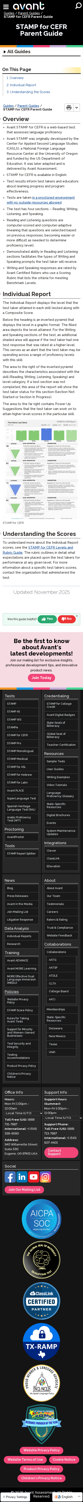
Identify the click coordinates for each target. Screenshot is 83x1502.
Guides (9, 13)
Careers (52, 912)
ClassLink (53, 858)
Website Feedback (59, 935)
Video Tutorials (57, 785)
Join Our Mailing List (24, 1189)
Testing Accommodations (18, 1056)
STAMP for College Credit (59, 705)
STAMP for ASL (16, 766)
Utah (52, 1052)
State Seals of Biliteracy (56, 724)
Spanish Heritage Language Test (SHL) (21, 808)
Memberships (56, 1009)
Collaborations (56, 952)
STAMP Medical (17, 759)
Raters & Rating (57, 919)
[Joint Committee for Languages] (42, 1383)
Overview (17, 78)
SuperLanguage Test (21, 798)
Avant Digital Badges (61, 714)
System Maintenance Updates (61, 832)
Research (13, 944)
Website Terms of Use (25, 1460)
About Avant (55, 888)
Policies (12, 992)
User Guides (55, 769)
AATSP (53, 967)
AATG (52, 960)
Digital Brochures (58, 815)
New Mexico (57, 1036)
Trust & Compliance (60, 927)
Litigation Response (20, 919)
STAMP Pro (14, 743)
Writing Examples (58, 777)
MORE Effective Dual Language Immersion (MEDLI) (21, 979)
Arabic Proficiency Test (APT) (19, 819)
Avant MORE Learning (21, 968)
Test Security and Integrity (19, 1045)
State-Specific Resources (56, 806)
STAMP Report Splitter (21, 853)
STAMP (11, 703)
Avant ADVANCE (17, 960)
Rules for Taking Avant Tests (18, 1020)
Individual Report (23, 85)
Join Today (41, 678)
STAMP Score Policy (20, 1010)
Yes (50, 619)
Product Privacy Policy (21, 1065)
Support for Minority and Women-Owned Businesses (21, 1032)
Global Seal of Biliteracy (56, 735)
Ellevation (53, 866)
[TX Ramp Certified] (42, 1342)
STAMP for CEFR (17, 735)
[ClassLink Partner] (42, 1301)
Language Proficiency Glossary (60, 795)
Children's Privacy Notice (41, 1478)
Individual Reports (19, 936)
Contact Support (54, 1152)
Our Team (53, 896)
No (69, 619)
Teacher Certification (61, 745)
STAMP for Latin (17, 782)
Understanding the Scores (30, 92)
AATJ (52, 999)
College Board (59, 991)
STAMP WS (14, 719)
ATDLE (53, 975)
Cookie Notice (64, 1460)
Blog (10, 888)
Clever (51, 850)
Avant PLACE (15, 790)
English (67, 1497)
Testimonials (55, 903)
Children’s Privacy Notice (19, 1075)
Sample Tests (56, 761)
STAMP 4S (13, 711)
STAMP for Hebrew (19, 774)
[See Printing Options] (76, 108)
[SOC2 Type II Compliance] (42, 1219)
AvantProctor (15, 837)
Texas (53, 1044)
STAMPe (12, 727)
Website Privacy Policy (18, 1001)
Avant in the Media (20, 903)
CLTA (52, 983)
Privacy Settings (16, 1497)
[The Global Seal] (42, 1260)
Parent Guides (29, 13)
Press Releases (17, 896)
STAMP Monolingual (20, 751)
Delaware (56, 1028)
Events (51, 823)
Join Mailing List (17, 912)
